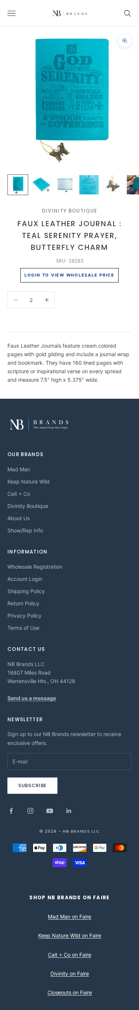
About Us (18, 518)
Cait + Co (18, 494)
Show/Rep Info (25, 530)
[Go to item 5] (112, 184)
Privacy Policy (24, 615)
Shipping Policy (26, 591)
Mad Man (18, 469)
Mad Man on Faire (69, 916)
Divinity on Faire (69, 973)
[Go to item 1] (17, 184)
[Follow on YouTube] (49, 811)
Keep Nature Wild (28, 481)
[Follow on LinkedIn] (69, 811)
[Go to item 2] (41, 184)
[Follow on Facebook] (11, 811)
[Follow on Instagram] (30, 811)
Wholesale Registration (34, 566)
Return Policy (23, 603)
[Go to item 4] (89, 184)
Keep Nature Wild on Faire (69, 935)
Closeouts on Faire (69, 992)
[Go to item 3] (65, 184)
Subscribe (32, 785)
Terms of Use (23, 628)
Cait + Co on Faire (69, 955)
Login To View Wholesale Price (69, 275)
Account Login (24, 579)
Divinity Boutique (69, 210)
